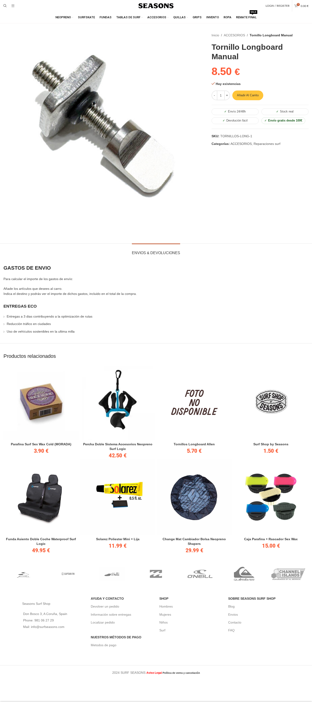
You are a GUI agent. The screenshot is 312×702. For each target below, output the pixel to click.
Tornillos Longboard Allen (194, 444)
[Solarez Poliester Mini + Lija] (117, 497)
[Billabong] (156, 573)
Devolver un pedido (105, 606)
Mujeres (165, 614)
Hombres (166, 606)
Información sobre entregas (111, 614)
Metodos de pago (103, 645)
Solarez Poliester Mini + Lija (117, 539)
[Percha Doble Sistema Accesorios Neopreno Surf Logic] (117, 402)
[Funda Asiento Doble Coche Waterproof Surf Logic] (41, 497)
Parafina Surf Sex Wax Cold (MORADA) (41, 444)
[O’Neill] (200, 573)
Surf (162, 630)
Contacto (234, 622)
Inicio (215, 35)
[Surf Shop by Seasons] (271, 402)
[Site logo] (156, 5)
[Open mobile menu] (13, 5)
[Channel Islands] (288, 573)
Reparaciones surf (267, 144)
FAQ (231, 630)
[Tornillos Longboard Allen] (194, 402)
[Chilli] (112, 573)
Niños (163, 622)
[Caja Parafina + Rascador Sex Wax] (271, 497)
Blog (231, 606)
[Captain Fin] (68, 573)
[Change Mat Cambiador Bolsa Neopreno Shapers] (194, 497)
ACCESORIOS (234, 35)
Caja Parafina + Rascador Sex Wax (271, 539)
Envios (233, 614)
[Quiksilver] (244, 573)
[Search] (5, 5)
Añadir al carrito (248, 95)
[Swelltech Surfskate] (24, 573)
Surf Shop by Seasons (270, 444)
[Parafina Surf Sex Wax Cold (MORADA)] (41, 402)
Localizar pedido (103, 622)
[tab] (156, 250)
